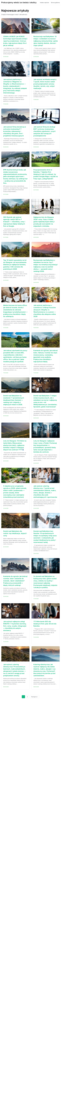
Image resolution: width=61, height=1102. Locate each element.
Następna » (34, 697)
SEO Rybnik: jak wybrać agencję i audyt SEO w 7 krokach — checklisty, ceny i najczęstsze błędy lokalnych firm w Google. (14, 221)
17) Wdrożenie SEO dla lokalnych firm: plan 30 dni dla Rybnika (44, 624)
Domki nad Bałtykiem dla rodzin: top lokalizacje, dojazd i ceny (15, 533)
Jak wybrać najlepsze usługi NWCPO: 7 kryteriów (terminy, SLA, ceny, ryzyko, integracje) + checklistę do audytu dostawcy (14, 626)
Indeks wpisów (44, 2)
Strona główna (55, 2)
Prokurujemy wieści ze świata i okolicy (19, 2)
